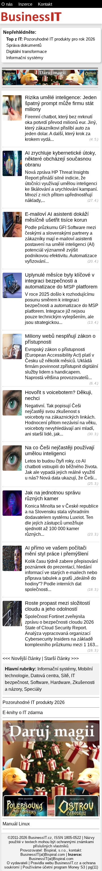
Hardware (60, 682)
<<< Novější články (22, 658)
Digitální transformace (26, 51)
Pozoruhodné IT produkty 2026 (34, 702)
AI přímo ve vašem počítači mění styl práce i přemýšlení (56, 551)
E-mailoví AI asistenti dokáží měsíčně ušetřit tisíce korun (57, 217)
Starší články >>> (61, 658)
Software (39, 682)
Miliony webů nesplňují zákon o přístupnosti (60, 339)
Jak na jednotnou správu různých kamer (52, 495)
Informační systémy (24, 57)
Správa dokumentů (23, 45)
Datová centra (45, 675)
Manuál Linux (16, 823)
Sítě (65, 675)
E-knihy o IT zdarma (23, 712)
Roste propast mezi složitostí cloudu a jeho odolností (57, 606)
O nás (7, 4)
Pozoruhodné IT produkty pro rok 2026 (50, 39)
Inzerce (25, 4)
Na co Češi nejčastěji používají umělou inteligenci (59, 450)
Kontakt (45, 4)
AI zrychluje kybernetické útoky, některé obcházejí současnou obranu (60, 159)
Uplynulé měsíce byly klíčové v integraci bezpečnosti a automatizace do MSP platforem (61, 281)
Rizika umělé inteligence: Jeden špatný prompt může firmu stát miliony (61, 103)
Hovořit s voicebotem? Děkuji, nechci (58, 395)
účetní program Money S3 (63, 867)
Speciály (33, 689)
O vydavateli (17, 863)
